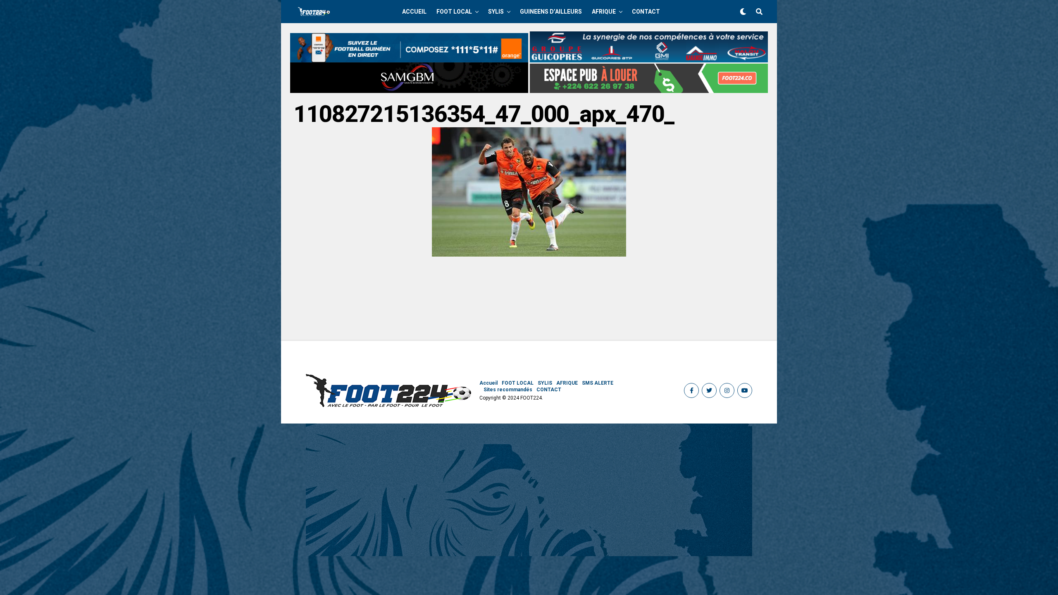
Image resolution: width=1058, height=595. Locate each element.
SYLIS (496, 11)
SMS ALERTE (597, 383)
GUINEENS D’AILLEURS (551, 11)
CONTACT (646, 11)
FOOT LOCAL (454, 11)
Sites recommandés (508, 390)
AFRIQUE (604, 11)
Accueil (414, 11)
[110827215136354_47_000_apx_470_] (529, 254)
